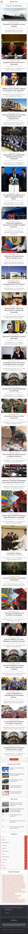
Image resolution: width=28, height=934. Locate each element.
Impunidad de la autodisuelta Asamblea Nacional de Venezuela (14, 157)
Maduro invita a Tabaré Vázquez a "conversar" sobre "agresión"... (14, 89)
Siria (13, 899)
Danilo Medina (20, 879)
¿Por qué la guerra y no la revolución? (16, 815)
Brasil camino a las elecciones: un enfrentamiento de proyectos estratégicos (17, 810)
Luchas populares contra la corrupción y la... (16, 780)
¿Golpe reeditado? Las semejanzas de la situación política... (14, 695)
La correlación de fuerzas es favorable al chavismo (14, 722)
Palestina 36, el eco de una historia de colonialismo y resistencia (16, 804)
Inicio (5, 931)
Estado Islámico (11, 883)
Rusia (16, 897)
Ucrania (5, 902)
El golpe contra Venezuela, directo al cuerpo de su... (16, 792)
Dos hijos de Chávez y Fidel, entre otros (14, 417)
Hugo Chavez (14, 887)
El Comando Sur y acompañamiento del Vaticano (14, 283)
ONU (24, 891)
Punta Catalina (11, 893)
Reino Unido (17, 895)
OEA (20, 891)
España (4, 883)
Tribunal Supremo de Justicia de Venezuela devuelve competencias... (14, 117)
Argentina (20, 875)
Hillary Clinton (6, 887)
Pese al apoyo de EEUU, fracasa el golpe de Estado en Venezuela (14, 516)
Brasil (4, 879)
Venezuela (14, 902)
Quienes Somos (10, 931)
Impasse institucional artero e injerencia (14, 63)
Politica (17, 22)
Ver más (14, 759)
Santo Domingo (6, 899)
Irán (24, 887)
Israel (4, 889)
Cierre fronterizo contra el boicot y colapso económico (14, 455)
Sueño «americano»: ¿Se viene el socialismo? (17, 821)
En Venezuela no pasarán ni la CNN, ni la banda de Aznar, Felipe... (14, 197)
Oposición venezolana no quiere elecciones (14, 337)
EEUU (22, 881)
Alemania (5, 875)
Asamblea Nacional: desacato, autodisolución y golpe (14, 748)
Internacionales (12, 22)
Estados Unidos (21, 883)
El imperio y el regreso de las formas (17, 768)
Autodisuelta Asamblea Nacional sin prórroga (14, 390)
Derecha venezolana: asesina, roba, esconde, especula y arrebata (13, 667)
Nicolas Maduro (6, 891)
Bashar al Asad (15, 877)
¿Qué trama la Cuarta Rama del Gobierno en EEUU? (17, 774)
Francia (17, 885)
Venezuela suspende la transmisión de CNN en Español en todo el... (14, 225)
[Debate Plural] (14, 1)
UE (9, 902)
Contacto (22, 931)
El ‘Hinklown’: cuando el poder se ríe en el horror (17, 827)
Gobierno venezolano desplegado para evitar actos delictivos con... (14, 481)
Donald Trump (15, 881)
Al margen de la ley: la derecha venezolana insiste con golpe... (14, 363)
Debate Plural (20, 28)
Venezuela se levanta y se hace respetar (14, 25)
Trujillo (17, 899)
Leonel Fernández (12, 889)
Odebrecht (14, 891)
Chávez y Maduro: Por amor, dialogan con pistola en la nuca (14, 640)
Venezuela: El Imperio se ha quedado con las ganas (14, 614)
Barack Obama (6, 877)
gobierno (23, 885)
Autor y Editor (17, 931)
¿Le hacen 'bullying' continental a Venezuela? (14, 579)
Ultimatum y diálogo (13, 554)
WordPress (24, 929)
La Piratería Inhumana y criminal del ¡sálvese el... (16, 786)
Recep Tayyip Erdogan (8, 895)
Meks (15, 929)
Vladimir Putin (22, 902)
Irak (20, 887)
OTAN (4, 893)
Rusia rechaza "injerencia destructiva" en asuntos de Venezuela (13, 310)
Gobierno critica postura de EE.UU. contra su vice (14, 257)
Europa (4, 885)
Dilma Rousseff (6, 881)
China (9, 879)
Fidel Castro (11, 885)
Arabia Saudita (12, 875)
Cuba (13, 879)
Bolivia (22, 877)
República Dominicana (8, 897)
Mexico (19, 889)
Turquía (23, 899)
